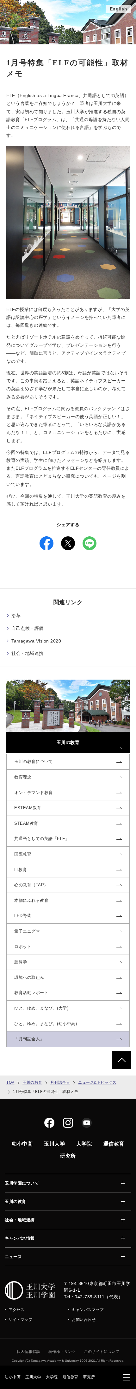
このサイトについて (102, 1351)
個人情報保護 (28, 1351)
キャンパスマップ (87, 1310)
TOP (10, 1082)
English (118, 8)
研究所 (89, 1377)
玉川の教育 (32, 1082)
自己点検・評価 (27, 628)
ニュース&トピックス (97, 1082)
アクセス (16, 1310)
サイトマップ (20, 1319)
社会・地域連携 (27, 653)
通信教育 (70, 1377)
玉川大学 (33, 1377)
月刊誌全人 (60, 1082)
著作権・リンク (62, 1351)
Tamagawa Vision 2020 (36, 640)
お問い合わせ (84, 1319)
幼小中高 (13, 1377)
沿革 (16, 615)
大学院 (52, 1377)
